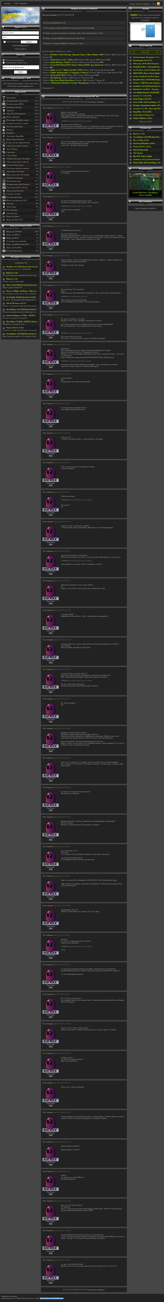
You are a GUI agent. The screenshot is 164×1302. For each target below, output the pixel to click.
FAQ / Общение (20, 3)
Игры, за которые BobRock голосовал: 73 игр (64, 43)
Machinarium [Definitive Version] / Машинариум (70, 83)
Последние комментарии (21, 257)
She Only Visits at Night (142, 156)
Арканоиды (11, 98)
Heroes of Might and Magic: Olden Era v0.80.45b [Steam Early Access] (34, 291)
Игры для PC (20, 92)
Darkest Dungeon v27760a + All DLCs (21, 315)
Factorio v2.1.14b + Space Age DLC (147, 108)
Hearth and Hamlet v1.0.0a (144, 143)
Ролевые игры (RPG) (15, 104)
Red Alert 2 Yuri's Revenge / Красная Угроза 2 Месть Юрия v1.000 (76, 55)
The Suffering (55, 78)
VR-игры (10, 204)
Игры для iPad (12, 238)
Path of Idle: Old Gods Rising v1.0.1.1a (148, 102)
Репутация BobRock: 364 (55, 23)
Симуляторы (11, 155)
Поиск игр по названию (15, 60)
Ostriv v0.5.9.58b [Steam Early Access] (21, 285)
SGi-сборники (11, 210)
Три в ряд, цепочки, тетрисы (17, 168)
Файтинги (10, 133)
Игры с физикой (13, 117)
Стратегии (10, 152)
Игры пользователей (14, 191)
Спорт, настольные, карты (17, 146)
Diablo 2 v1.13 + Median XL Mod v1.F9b (66, 70)
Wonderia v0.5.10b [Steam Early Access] (22, 267)
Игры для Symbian (14, 247)
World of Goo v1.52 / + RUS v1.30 (63, 60)
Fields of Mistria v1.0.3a (142, 118)
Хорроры (10, 110)
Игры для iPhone (13, 235)
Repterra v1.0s (12, 273)
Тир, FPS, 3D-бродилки (15, 114)
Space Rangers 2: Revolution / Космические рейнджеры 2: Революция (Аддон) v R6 (145, 192)
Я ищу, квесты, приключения (18, 143)
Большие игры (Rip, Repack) (17, 184)
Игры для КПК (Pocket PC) (17, 244)
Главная (7, 3)
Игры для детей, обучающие (17, 175)
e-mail (36, 1298)
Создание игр (11, 213)
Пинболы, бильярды (14, 178)
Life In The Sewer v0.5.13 (16, 303)
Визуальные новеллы (15, 139)
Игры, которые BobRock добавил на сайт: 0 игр (64, 38)
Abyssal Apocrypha (140, 150)
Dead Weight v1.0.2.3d (142, 99)
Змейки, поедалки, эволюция (18, 159)
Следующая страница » (95, 102)
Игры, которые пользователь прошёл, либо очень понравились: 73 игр (74, 33)
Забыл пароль (20, 49)
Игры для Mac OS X (14, 220)
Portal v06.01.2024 (57, 75)
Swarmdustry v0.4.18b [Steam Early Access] (23, 309)
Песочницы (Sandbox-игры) (17, 120)
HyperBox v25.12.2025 (142, 112)
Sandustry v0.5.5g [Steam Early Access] (148, 86)
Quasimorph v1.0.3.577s (142, 60)
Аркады (9, 130)
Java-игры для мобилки (16, 241)
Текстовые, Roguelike (15, 136)
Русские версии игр (14, 197)
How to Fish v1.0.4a (141, 140)
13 (85, 102)
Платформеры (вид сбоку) (17, 101)
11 (80, 102)
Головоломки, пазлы (14, 165)
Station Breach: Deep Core (143, 115)
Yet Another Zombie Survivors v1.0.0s (21, 297)
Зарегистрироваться (20, 45)
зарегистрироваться (25, 86)
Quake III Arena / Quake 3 (60, 62)
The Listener (138, 153)
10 (78, 102)
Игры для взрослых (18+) (16, 200)
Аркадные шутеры (14, 107)
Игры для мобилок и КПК (20, 226)
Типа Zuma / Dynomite (15, 171)
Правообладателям (9, 1296)
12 (82, 102)
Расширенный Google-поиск (16, 63)
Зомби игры (11, 207)
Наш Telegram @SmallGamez (51, 1298)
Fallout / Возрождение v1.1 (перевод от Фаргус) (69, 73)
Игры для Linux (12, 216)
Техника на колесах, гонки (17, 123)
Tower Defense (12, 149)
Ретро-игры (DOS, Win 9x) (17, 187)
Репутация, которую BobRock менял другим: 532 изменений (69, 28)
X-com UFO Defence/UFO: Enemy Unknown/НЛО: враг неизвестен (76, 65)
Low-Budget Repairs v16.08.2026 (146, 92)
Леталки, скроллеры (14, 126)
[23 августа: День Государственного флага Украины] (20, 15)
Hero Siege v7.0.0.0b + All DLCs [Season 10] (23, 321)
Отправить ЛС (48, 88)
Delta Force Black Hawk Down (62, 80)
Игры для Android (13, 231)
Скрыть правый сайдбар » (140, 4)
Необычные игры (13, 181)
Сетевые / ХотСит (13, 194)
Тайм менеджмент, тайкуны (17, 162)
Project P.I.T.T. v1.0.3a (15, 328)
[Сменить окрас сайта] (158, 4)
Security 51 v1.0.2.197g (142, 96)
